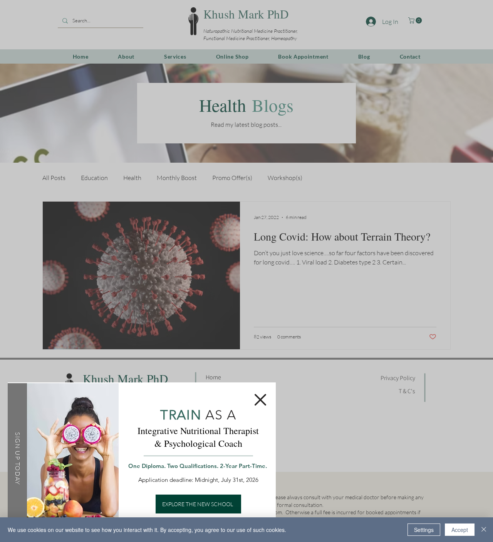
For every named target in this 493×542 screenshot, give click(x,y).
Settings (424, 530)
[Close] (483, 529)
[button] (260, 400)
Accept (459, 530)
